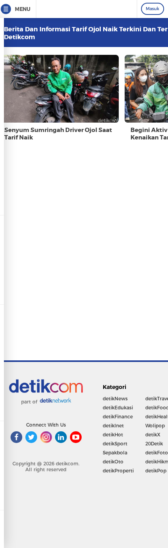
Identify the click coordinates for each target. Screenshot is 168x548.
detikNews (115, 399)
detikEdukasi (118, 408)
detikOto (113, 462)
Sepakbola (115, 453)
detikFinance (118, 417)
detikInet (113, 426)
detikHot (113, 435)
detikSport (115, 444)
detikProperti (118, 471)
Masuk (152, 8)
